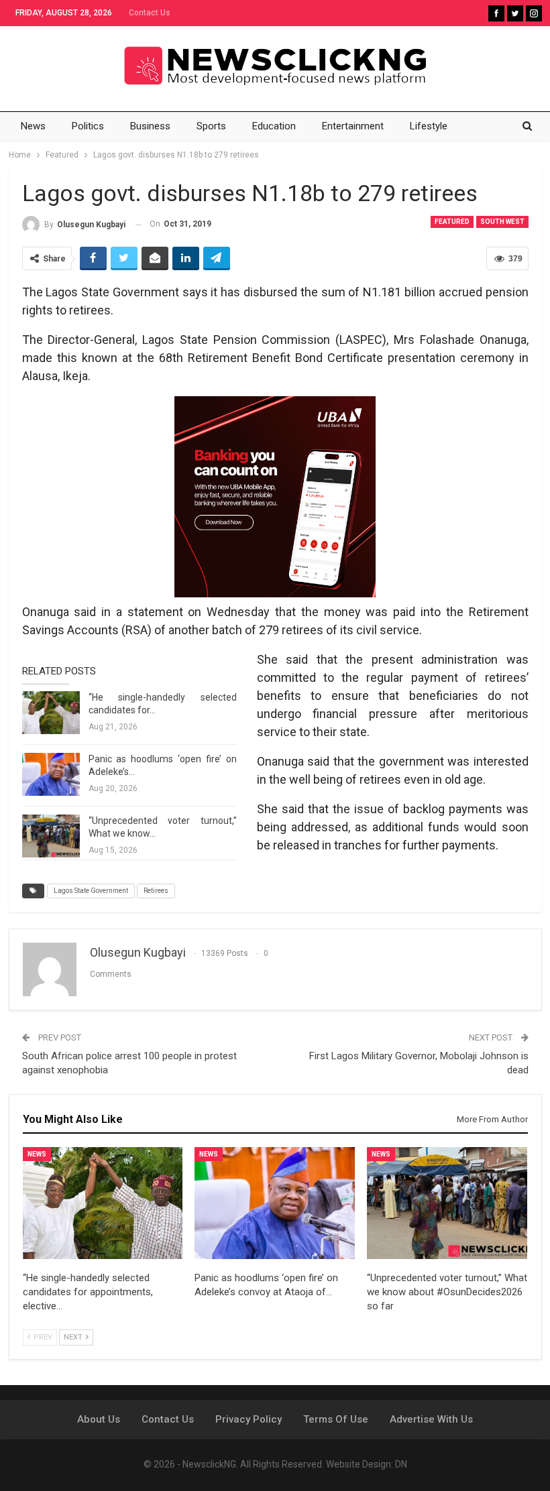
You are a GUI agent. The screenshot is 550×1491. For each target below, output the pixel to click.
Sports (211, 126)
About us (98, 1419)
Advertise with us (431, 1419)
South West (502, 221)
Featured (452, 221)
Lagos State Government (91, 890)
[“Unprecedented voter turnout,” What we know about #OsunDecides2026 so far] (51, 836)
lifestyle (428, 126)
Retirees (156, 890)
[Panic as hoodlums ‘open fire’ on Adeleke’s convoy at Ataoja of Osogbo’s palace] (51, 774)
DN (401, 1464)
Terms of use (335, 1419)
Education (274, 126)
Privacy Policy (248, 1419)
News (33, 126)
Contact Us (149, 12)
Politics (88, 126)
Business (150, 126)
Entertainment (353, 126)
